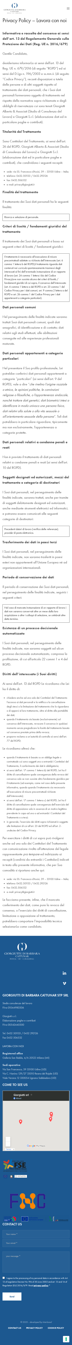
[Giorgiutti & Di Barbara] (15, 8)
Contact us (14, 1328)
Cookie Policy (56, 1328)
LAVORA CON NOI (13, 1046)
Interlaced (47, 1322)
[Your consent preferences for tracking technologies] (66, 1339)
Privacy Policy (34, 1328)
